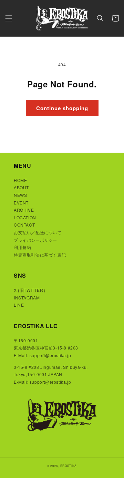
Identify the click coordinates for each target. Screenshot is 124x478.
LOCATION (25, 217)
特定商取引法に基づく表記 (40, 255)
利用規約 (22, 247)
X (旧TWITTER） (31, 290)
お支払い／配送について (38, 232)
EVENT (21, 202)
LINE (19, 305)
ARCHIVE (24, 210)
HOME (20, 180)
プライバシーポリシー (35, 240)
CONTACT (24, 225)
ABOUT (21, 187)
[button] (8, 18)
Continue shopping (62, 108)
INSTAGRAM (27, 297)
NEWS (20, 195)
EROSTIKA (68, 465)
